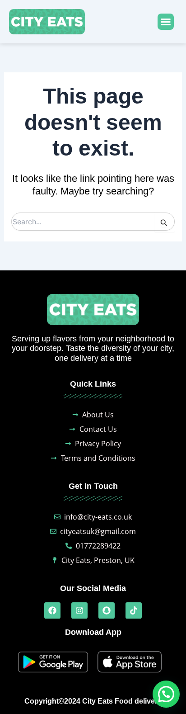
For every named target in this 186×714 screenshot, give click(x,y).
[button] (166, 22)
